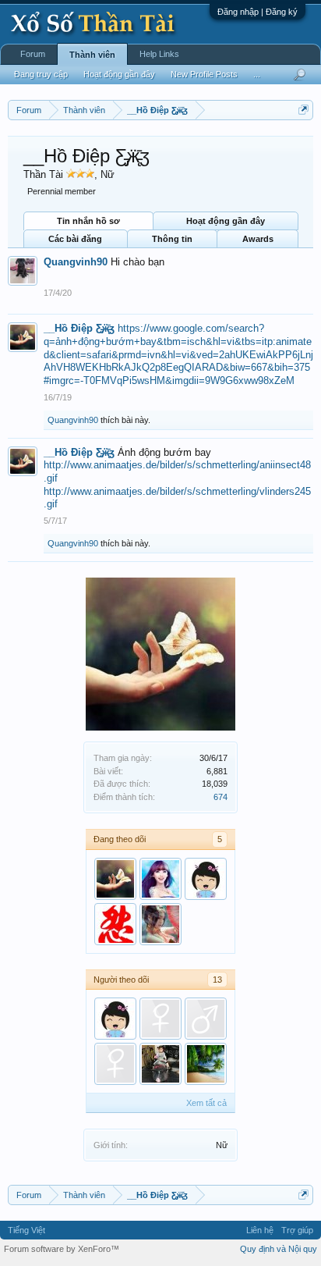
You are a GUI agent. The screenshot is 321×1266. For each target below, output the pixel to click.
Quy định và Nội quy (278, 1249)
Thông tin (172, 239)
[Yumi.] (206, 879)
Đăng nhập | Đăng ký (257, 11)
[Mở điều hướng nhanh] (303, 110)
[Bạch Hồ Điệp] (115, 879)
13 (217, 979)
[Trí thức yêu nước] (160, 1064)
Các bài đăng (75, 239)
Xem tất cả (206, 1103)
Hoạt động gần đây (225, 221)
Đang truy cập (41, 74)
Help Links (159, 54)
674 (220, 797)
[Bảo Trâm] (115, 1064)
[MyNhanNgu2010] (160, 879)
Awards (257, 239)
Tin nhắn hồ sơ (88, 221)
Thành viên (92, 54)
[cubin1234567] (115, 924)
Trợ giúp (297, 1230)
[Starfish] (206, 1064)
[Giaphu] (206, 1019)
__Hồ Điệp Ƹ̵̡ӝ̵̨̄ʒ (79, 328)
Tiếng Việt (26, 1230)
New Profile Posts (204, 74)
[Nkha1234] (160, 1019)
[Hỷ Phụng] (160, 924)
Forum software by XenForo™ (61, 1249)
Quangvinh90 (76, 262)
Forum (32, 54)
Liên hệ (259, 1230)
